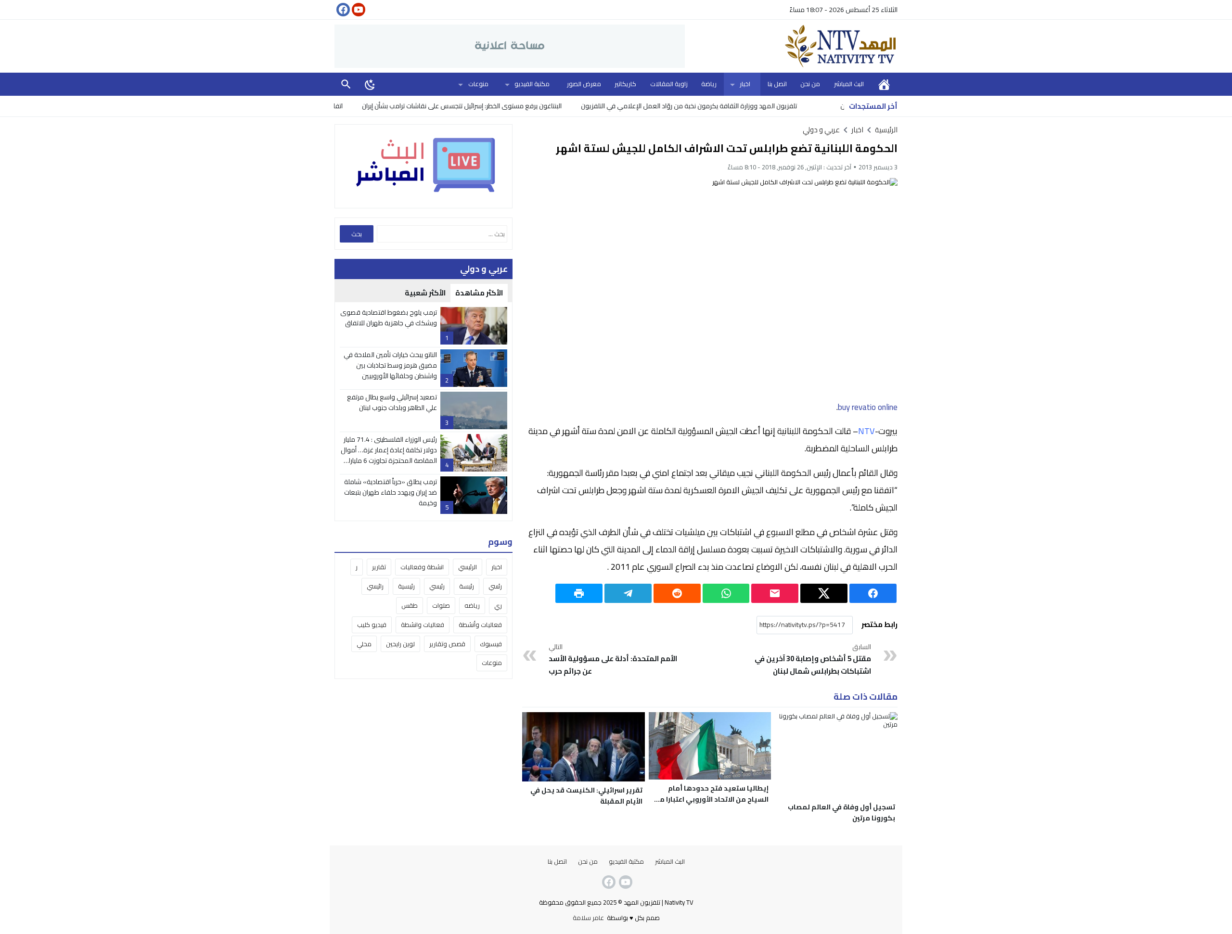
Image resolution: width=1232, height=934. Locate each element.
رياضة (709, 84)
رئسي (495, 586)
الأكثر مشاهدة (479, 293)
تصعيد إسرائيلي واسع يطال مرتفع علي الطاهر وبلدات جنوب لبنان (392, 402)
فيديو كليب (371, 624)
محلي (364, 644)
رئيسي (437, 586)
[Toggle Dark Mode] (370, 84)
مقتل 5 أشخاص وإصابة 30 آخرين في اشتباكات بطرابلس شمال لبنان (813, 659)
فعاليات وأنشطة (480, 624)
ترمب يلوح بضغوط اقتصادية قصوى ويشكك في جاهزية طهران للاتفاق (388, 317)
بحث (346, 84)
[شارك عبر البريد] (775, 593)
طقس (409, 605)
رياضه (472, 605)
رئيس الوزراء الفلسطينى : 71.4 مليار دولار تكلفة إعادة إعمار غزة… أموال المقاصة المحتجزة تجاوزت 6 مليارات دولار (389, 455)
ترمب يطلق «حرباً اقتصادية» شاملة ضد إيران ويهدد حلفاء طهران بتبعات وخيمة (390, 492)
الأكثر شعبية (425, 293)
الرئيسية (884, 84)
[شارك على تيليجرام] (628, 593)
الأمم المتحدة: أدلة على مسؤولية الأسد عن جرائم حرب (613, 659)
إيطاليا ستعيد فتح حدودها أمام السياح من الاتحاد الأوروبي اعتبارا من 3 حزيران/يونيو (711, 799)
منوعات (478, 84)
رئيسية (406, 586)
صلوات (441, 605)
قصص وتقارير (447, 644)
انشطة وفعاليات (422, 567)
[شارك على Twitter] (824, 593)
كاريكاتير (625, 84)
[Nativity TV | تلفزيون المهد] (791, 46)
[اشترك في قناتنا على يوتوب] (357, 9)
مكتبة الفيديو (532, 84)
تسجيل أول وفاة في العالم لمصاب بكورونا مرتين (841, 812)
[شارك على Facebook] (873, 593)
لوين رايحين (400, 644)
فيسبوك (491, 644)
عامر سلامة (588, 917)
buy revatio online (868, 407)
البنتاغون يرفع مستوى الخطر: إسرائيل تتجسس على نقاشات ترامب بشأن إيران (497, 106)
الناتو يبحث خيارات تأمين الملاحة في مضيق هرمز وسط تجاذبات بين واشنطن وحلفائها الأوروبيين (390, 365)
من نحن (810, 84)
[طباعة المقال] (579, 593)
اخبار (745, 84)
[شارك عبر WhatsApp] (726, 593)
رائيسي (375, 586)
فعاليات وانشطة (422, 624)
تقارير (379, 567)
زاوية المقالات (669, 84)
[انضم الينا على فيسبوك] (342, 9)
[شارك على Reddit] (677, 593)
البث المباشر (849, 84)
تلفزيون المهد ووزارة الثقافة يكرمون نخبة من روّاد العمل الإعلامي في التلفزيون (724, 106)
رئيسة (466, 586)
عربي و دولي (821, 130)
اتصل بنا (777, 84)
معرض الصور (584, 84)
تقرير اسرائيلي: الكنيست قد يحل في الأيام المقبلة (586, 795)
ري (498, 605)
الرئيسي (467, 567)
